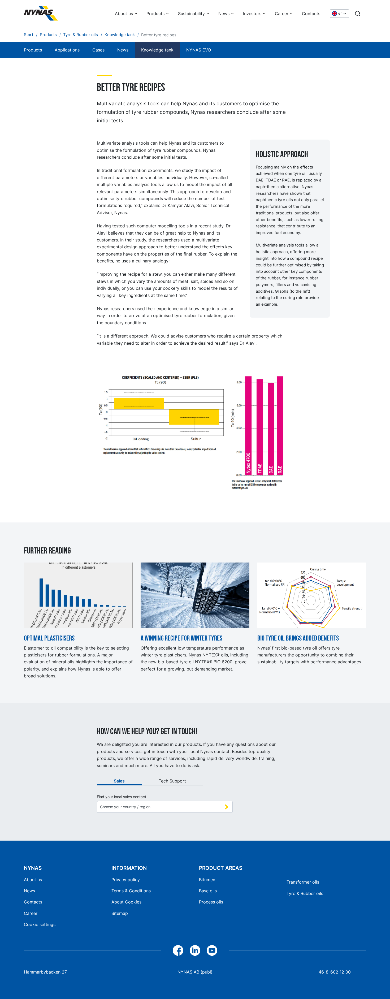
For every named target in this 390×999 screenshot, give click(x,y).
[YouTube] (212, 950)
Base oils (208, 890)
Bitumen (207, 879)
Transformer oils (303, 882)
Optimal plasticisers (49, 638)
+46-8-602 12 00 (333, 972)
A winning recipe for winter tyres (181, 638)
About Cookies (126, 902)
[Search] (357, 13)
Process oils (211, 902)
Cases (98, 50)
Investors (252, 13)
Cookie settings (39, 924)
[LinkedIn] (195, 950)
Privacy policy (125, 879)
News (223, 13)
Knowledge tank (157, 50)
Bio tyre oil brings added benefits (298, 638)
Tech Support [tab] (172, 781)
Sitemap (119, 913)
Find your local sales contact (121, 797)
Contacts (311, 13)
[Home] (41, 13)
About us (124, 13)
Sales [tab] (119, 781)
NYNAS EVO (198, 50)
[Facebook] (178, 950)
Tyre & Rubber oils (305, 893)
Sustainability (191, 13)
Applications (67, 50)
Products (155, 13)
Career (281, 13)
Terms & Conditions (131, 890)
